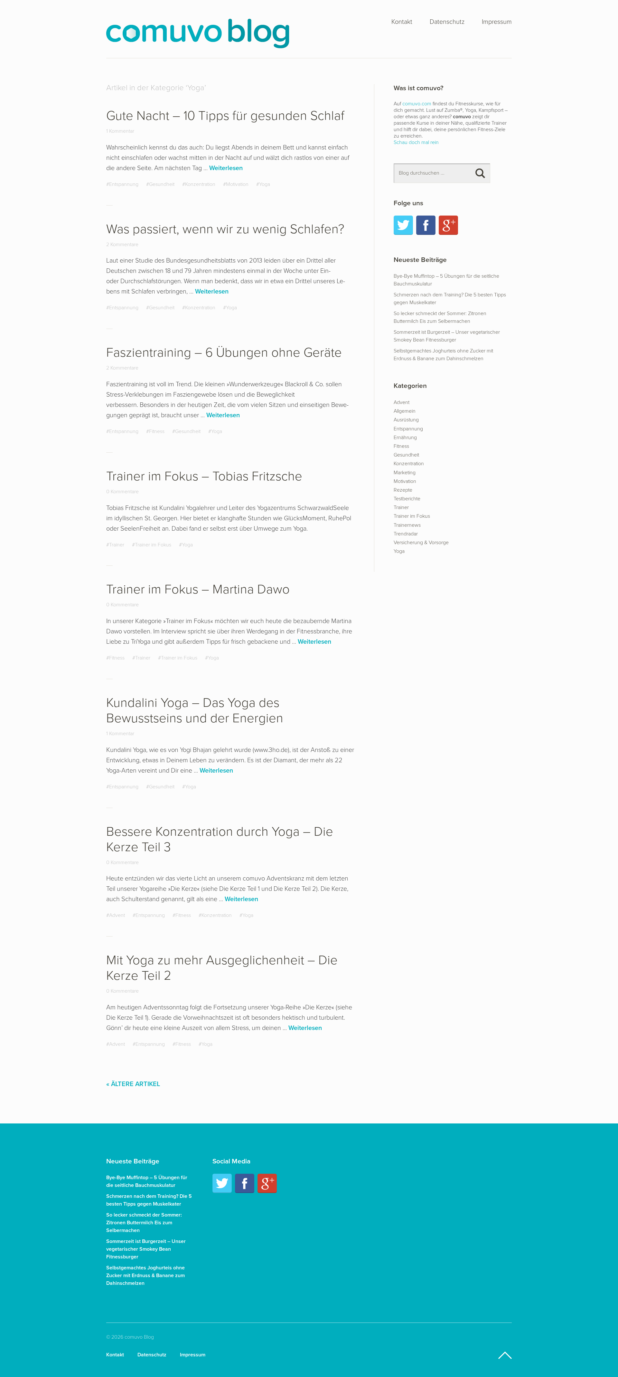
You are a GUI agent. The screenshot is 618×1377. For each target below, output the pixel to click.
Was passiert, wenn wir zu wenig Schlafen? (225, 229)
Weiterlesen (226, 168)
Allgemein (405, 411)
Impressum (497, 22)
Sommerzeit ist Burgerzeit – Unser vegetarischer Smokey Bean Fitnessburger (146, 1249)
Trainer (116, 545)
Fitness (156, 431)
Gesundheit (161, 184)
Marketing (405, 472)
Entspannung (123, 184)
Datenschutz (447, 22)
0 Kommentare (122, 491)
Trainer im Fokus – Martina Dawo (198, 589)
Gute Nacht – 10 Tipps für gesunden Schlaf (225, 115)
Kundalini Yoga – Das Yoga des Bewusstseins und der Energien (194, 710)
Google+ (448, 225)
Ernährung (405, 437)
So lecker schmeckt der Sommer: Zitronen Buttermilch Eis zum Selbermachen (144, 1223)
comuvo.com (416, 104)
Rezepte (403, 490)
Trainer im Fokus (153, 545)
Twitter (403, 225)
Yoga (264, 184)
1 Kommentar (120, 131)
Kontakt (401, 22)
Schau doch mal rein (416, 142)
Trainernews (407, 525)
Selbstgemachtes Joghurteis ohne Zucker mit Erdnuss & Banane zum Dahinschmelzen (145, 1275)
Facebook (425, 225)
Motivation (237, 184)
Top (505, 1355)
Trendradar (406, 534)
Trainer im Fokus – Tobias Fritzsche (204, 476)
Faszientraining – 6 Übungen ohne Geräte (224, 352)
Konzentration (200, 184)
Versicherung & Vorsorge (421, 542)
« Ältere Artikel (133, 1084)
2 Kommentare (122, 244)
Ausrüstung (406, 420)
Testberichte (407, 499)
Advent (117, 915)
